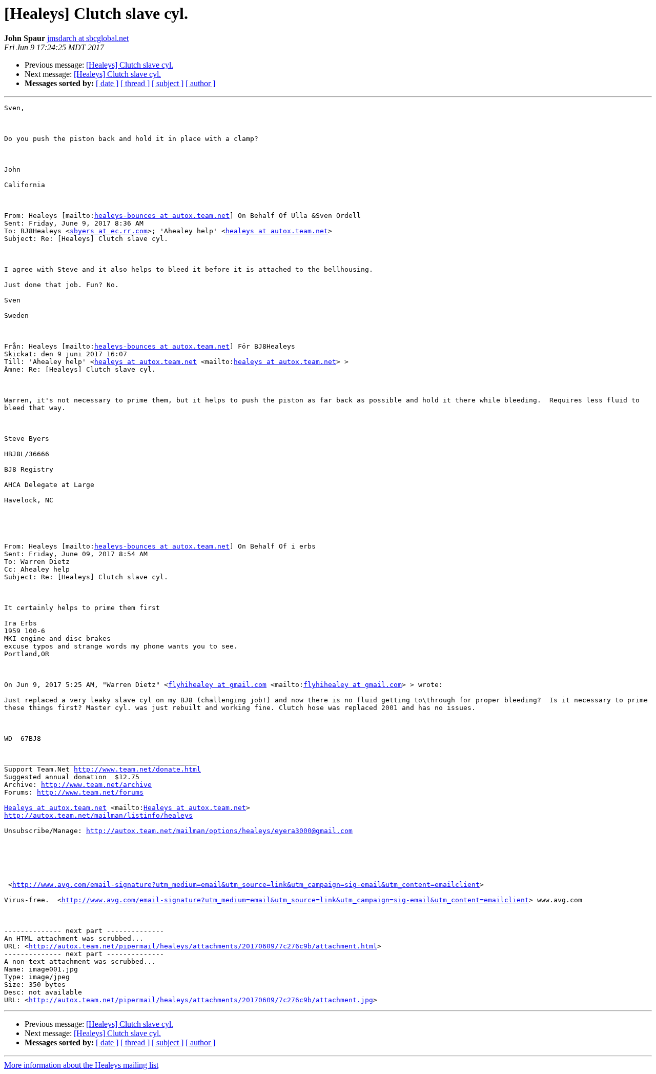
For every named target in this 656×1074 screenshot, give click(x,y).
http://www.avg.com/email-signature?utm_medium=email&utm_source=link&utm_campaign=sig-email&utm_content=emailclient (246, 884)
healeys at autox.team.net (276, 231)
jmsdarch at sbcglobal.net (88, 38)
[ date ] (107, 83)
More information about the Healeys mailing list (81, 1065)
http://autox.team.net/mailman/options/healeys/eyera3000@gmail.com (219, 831)
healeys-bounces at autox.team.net (162, 215)
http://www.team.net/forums (90, 792)
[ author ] (200, 83)
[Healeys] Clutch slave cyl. (129, 64)
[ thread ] (135, 83)
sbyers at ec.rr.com (109, 231)
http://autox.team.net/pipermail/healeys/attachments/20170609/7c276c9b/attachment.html (203, 946)
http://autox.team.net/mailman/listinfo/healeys (98, 815)
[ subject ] (167, 83)
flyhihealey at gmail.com (217, 684)
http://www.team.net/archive (96, 784)
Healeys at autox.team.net (55, 808)
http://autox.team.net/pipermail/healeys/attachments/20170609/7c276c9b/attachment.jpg (201, 1000)
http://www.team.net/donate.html (137, 769)
